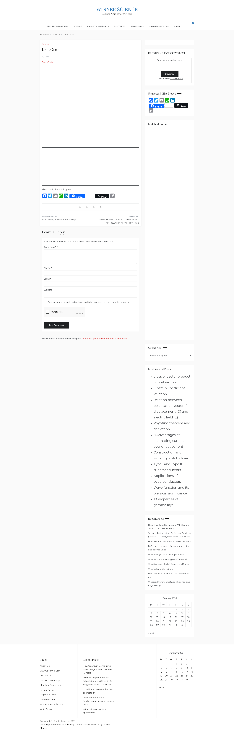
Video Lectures (47, 699)
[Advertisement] (90, 86)
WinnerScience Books (51, 704)
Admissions (137, 26)
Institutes (119, 26)
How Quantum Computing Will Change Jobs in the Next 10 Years (98, 669)
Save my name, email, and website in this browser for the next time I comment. (88, 302)
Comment (50, 247)
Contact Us (45, 675)
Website (48, 289)
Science (77, 26)
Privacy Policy (47, 690)
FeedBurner (176, 78)
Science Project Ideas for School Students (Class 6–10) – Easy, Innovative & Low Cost (98, 681)
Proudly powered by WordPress (56, 724)
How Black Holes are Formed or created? (169, 541)
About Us (45, 666)
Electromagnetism (57, 26)
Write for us (46, 709)
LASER (177, 26)
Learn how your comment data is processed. (105, 338)
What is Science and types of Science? (167, 559)
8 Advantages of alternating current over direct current (169, 440)
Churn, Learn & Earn (50, 670)
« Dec (151, 633)
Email (47, 279)
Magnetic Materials (98, 26)
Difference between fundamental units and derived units (98, 701)
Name (48, 268)
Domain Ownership (50, 680)
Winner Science (117, 10)
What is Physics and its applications (166, 554)
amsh (46, 57)
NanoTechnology (159, 26)
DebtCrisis (47, 62)
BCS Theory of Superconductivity (59, 219)
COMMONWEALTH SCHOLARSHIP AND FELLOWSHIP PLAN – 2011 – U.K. (118, 221)
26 (151, 625)
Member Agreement (51, 685)
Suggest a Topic (48, 694)
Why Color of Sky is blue (160, 569)
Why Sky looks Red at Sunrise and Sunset (169, 564)
